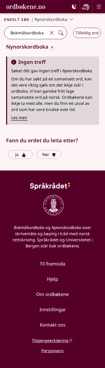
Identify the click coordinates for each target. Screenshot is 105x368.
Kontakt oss (52, 325)
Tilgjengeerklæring (50, 340)
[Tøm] (51, 32)
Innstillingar (53, 309)
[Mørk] (74, 6)
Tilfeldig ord (87, 33)
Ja (17, 154)
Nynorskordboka (50, 19)
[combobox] (25, 33)
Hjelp (52, 279)
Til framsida (52, 264)
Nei (45, 154)
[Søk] (60, 32)
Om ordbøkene (52, 294)
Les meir (19, 117)
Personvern (52, 350)
